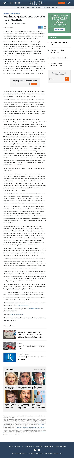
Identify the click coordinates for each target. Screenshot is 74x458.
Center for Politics (33, 308)
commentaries (42, 427)
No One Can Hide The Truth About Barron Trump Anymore (10, 406)
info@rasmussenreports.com (36, 453)
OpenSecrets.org (23, 305)
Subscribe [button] (61, 3)
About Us (10, 446)
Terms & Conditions (48, 446)
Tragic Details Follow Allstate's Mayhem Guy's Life (38, 387)
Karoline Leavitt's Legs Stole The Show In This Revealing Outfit (11, 387)
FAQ (23, 446)
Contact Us (63, 446)
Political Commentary (16, 314)
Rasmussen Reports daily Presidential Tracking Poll (27, 427)
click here (22, 434)
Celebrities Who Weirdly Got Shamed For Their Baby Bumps (38, 406)
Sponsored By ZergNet (39, 369)
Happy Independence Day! (58, 58)
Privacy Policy (39, 446)
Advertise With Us (30, 446)
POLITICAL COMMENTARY (11, 14)
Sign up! (34, 84)
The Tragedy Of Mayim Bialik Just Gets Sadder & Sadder (24, 387)
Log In (69, 2)
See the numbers (59, 29)
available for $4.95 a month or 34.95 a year (37, 429)
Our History (17, 446)
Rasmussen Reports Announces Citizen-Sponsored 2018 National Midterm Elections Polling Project (30, 334)
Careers (57, 446)
